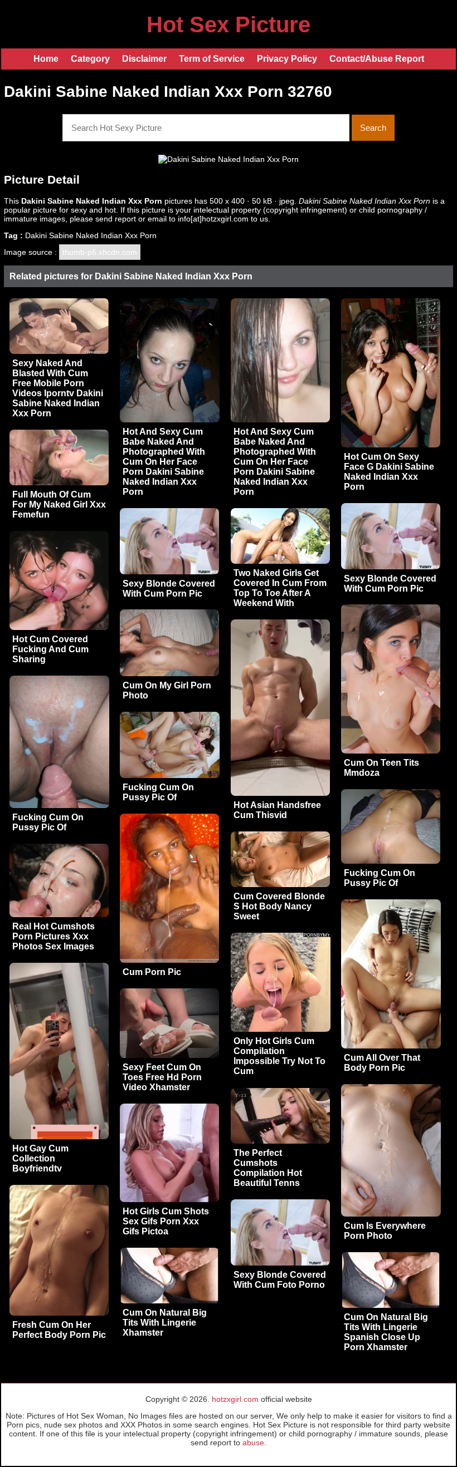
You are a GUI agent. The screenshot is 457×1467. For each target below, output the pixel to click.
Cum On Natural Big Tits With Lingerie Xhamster (165, 1322)
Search (373, 127)
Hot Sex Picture (228, 24)
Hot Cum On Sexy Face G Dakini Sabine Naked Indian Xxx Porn (389, 471)
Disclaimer (144, 58)
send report (115, 218)
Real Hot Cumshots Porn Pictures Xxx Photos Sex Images (53, 936)
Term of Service (212, 58)
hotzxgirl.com (235, 1399)
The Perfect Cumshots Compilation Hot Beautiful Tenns (268, 1168)
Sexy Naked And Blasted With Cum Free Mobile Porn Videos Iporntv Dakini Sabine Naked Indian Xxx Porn (57, 388)
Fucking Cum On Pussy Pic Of (48, 822)
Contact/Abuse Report (376, 58)
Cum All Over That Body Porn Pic (382, 1062)
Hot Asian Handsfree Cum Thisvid (277, 810)
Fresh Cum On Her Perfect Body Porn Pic (59, 1330)
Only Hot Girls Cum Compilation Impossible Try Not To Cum (279, 1056)
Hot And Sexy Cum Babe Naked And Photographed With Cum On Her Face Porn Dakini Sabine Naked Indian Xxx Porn (164, 461)
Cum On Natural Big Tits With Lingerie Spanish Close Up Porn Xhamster (386, 1332)
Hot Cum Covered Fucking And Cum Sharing (50, 649)
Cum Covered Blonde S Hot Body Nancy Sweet (279, 906)
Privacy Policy (287, 58)
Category (90, 58)
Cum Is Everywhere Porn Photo (385, 1230)
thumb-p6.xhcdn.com (99, 252)
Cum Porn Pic (152, 972)
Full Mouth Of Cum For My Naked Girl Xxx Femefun (59, 504)
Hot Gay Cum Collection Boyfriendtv (40, 1158)
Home (46, 58)
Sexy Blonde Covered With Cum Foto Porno (280, 1279)
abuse (253, 1442)
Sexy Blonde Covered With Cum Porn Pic (390, 583)
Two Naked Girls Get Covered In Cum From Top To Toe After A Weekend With (280, 588)
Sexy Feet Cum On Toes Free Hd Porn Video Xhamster (162, 1077)
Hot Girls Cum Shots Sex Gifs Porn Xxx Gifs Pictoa (166, 1221)
